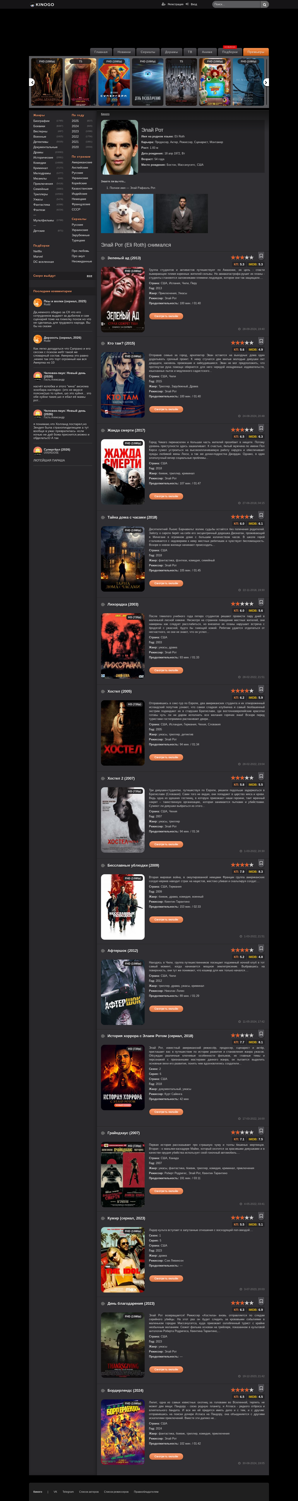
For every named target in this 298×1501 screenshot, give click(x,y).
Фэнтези (39, 210)
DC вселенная (43, 261)
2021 (75, 141)
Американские (82, 162)
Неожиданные (82, 261)
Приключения (43, 183)
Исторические (43, 157)
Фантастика (41, 204)
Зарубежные (81, 235)
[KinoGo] (41, 4)
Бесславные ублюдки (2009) (133, 865)
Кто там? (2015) (121, 343)
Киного (37, 1491)
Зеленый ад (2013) (124, 258)
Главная (101, 52)
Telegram (68, 1491)
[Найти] (264, 4)
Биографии (41, 121)
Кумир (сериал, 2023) (126, 1218)
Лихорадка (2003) (123, 604)
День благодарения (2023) (131, 1303)
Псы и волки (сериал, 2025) (65, 301)
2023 (75, 131)
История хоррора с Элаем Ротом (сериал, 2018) (150, 1036)
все (89, 275)
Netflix (37, 251)
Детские (39, 230)
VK (55, 1491)
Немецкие (79, 199)
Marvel (38, 256)
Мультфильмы (43, 220)
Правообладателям (146, 1491)
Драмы (38, 152)
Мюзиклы (40, 178)
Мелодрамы (42, 173)
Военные (39, 136)
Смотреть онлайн (166, 316)
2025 (75, 121)
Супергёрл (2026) (57, 449)
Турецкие (78, 240)
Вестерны (40, 131)
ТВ (190, 52)
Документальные (45, 147)
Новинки (124, 52)
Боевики (39, 126)
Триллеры (40, 194)
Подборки (230, 51)
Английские (80, 167)
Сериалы (148, 52)
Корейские (79, 183)
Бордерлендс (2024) (126, 1390)
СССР (76, 209)
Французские (81, 204)
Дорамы (171, 52)
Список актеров (89, 1491)
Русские (77, 172)
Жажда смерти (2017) (126, 430)
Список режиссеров (116, 1491)
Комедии (39, 162)
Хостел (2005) (120, 691)
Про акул (78, 256)
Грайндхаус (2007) (124, 1133)
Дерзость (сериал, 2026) (62, 337)
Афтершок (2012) (123, 951)
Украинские (80, 178)
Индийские (79, 193)
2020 (75, 147)
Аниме (207, 52)
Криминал (40, 168)
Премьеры (256, 52)
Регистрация (175, 4)
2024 (75, 126)
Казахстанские (82, 188)
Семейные (41, 189)
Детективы (40, 141)
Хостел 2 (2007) (121, 778)
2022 (75, 136)
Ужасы (38, 199)
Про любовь (80, 251)
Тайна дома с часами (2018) (132, 517)
